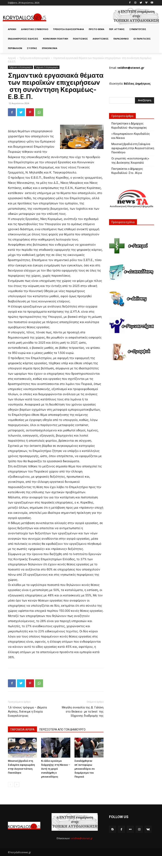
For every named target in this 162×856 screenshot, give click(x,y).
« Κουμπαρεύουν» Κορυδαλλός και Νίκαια (130, 136)
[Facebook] (130, 3)
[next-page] (16, 784)
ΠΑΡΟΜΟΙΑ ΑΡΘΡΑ (22, 729)
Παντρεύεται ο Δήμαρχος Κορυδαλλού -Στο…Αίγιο (127, 170)
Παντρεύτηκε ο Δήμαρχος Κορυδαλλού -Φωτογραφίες (129, 125)
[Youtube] (152, 3)
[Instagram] (135, 3)
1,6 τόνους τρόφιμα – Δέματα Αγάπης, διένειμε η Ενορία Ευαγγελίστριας (27, 711)
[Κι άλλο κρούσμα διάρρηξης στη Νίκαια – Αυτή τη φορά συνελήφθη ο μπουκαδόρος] (55, 748)
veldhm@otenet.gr (82, 838)
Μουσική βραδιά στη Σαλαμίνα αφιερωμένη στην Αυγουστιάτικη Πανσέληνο (132, 148)
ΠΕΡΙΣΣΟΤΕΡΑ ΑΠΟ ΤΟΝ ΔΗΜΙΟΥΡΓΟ (62, 729)
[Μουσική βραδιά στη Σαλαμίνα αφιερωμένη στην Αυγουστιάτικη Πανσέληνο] (22, 748)
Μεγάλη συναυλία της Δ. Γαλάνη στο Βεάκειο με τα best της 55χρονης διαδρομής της (83, 711)
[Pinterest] (30, 112)
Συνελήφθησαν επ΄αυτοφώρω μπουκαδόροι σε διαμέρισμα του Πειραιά (84, 768)
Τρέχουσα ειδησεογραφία (35, 58)
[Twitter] (141, 3)
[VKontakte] (148, 829)
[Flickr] (130, 829)
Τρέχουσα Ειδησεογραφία (46, 67)
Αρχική (12, 58)
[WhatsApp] (39, 112)
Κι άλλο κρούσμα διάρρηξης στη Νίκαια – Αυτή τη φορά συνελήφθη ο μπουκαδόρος (55, 768)
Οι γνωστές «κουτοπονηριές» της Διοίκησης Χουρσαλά (130, 160)
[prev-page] (10, 784)
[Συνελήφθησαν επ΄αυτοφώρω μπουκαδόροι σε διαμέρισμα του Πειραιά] (89, 748)
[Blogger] (112, 829)
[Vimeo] (146, 3)
